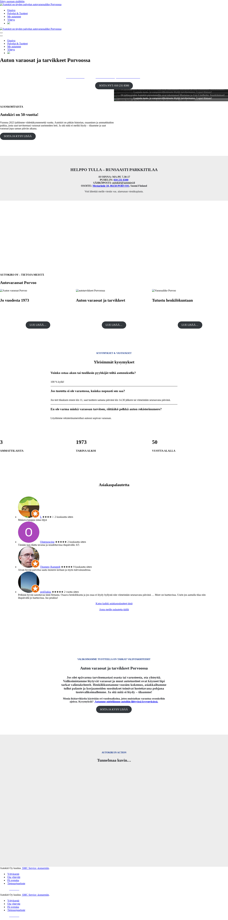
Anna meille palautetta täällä (114, 609)
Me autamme (14, 16)
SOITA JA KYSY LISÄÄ (18, 136)
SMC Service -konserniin (35, 868)
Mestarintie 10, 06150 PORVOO (111, 185)
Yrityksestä (13, 874)
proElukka (45, 591)
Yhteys (11, 19)
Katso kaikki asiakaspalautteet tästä (114, 603)
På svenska (13, 880)
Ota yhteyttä (13, 877)
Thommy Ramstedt (50, 566)
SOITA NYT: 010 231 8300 (114, 85)
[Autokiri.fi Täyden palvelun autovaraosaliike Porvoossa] (114, 4)
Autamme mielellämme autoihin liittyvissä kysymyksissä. (126, 701)
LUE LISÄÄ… (38, 324)
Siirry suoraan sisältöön (12, 1)
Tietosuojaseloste (16, 883)
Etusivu (11, 10)
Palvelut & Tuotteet (17, 13)
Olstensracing (47, 541)
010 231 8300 (121, 179)
